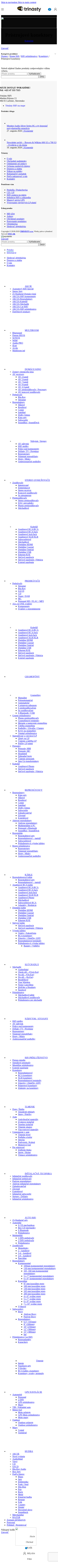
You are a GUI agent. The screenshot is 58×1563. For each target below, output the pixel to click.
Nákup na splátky (14, 171)
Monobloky (23, 1248)
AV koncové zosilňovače (29, 392)
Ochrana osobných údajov (18, 166)
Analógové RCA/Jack (28, 532)
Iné (25, 1334)
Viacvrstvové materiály (28, 1129)
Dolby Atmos (24, 415)
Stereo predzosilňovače (28, 500)
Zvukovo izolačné (26, 1122)
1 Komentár (28, 131)
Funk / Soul (23, 1484)
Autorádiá (16, 1222)
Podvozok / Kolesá (26, 1142)
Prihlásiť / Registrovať (17, 1525)
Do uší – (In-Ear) (25, 977)
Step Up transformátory (28, 761)
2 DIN (21, 1399)
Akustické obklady (26, 1112)
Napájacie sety (24, 1366)
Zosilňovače (17, 482)
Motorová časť (24, 1145)
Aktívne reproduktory (22, 820)
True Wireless (24, 982)
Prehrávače (17, 394)
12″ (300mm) (30, 1329)
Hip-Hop (22, 1487)
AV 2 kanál (23, 377)
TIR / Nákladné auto (21, 1407)
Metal (20, 1494)
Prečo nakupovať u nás (17, 176)
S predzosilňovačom (27, 708)
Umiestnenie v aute (20, 1132)
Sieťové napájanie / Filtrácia (30, 560)
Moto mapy (23, 1417)
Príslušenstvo (18, 992)
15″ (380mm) (30, 1332)
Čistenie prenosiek (26, 759)
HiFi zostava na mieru (16, 195)
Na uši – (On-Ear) (26, 974)
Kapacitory (23, 1342)
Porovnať (11, 1522)
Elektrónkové (24, 488)
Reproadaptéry (24, 1339)
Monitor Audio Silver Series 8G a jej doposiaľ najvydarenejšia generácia (27, 127)
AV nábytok (23, 444)
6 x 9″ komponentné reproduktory (39, 1278)
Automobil (17, 1394)
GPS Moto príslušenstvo (29, 1415)
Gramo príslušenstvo (21, 715)
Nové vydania (18, 1456)
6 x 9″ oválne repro (32, 1301)
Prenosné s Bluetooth (27, 828)
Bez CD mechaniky (27, 1228)
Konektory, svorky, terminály (31, 1373)
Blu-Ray (22, 397)
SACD (21, 591)
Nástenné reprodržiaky (28, 456)
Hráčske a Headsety (27, 987)
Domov (4, 56)
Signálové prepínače (21, 1062)
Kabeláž (34, 527)
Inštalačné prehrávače (22, 1178)
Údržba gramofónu (26, 725)
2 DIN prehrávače (26, 1240)
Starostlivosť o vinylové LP (24, 736)
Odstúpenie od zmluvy (17, 163)
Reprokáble (17, 833)
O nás (9, 158)
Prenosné (22, 1397)
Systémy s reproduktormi (29, 609)
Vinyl (14, 1461)
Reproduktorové (25, 1073)
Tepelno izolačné (25, 1124)
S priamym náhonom (27, 705)
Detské (21, 1507)
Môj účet (11, 214)
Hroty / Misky (24, 459)
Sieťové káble (18, 923)
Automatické (23, 703)
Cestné (21, 1430)
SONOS (16, 338)
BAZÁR (16, 1517)
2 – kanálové (23, 1250)
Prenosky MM (24, 748)
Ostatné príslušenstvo (27, 733)
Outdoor (16, 1420)
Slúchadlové (23, 508)
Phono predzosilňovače (28, 505)
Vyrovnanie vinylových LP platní (21, 202)
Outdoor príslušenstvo (28, 1425)
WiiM (14, 340)
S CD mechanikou (26, 1225)
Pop (20, 1489)
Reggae (21, 1499)
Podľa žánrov (18, 1474)
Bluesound (17, 333)
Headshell (22, 753)
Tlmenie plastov (25, 1127)
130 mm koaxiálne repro (34, 1289)
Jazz (20, 1479)
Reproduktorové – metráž (29, 838)
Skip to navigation (9, 2)
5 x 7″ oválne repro (32, 1299)
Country (21, 1504)
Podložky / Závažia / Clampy (31, 728)
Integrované (23, 485)
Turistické (22, 1432)
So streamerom (24, 495)
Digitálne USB (24, 552)
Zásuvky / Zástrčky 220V (29, 938)
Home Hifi (15, 56)
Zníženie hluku (24, 1150)
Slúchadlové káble (26, 995)
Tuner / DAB (24, 596)
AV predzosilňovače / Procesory (32, 389)
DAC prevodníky (26, 503)
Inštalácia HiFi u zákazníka (19, 197)
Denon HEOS (18, 335)
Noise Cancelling (25, 985)
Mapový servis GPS (16, 200)
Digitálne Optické (26, 549)
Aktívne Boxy (30, 1314)
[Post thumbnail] (12, 123)
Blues (20, 1477)
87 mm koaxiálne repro (34, 1283)
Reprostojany (24, 454)
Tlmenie (39, 1361)
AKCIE (15, 1454)
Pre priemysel (18, 1147)
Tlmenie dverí (24, 1134)
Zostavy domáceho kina (23, 372)
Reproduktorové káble (22, 877)
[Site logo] (29, 12)
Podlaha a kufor (25, 1137)
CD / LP (10, 192)
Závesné (21, 815)
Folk (20, 1502)
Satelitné (22, 412)
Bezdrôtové (23, 979)
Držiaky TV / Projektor (28, 451)
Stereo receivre (24, 490)
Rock (20, 1492)
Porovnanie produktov (17, 221)
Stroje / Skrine (24, 1152)
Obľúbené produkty (15, 219)
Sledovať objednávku (16, 226)
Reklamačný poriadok (16, 174)
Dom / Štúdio (18, 1109)
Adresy (10, 216)
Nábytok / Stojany (38, 441)
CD (19, 593)
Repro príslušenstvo (21, 846)
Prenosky (16, 746)
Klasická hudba (25, 1497)
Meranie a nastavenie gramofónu (32, 723)
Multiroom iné (18, 350)
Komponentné (24, 1263)
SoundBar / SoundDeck (28, 422)
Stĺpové (21, 405)
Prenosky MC (24, 751)
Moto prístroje (24, 1412)
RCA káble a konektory (28, 1371)
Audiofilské (23, 969)
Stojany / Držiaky (20, 1196)
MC (20, 598)
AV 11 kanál (23, 387)
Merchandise (18, 1515)
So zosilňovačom (25, 710)
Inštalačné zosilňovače (22, 1176)
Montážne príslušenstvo (22, 1065)
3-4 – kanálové (24, 1253)
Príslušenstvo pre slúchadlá (30, 1000)
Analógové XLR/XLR (28, 537)
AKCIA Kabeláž (19, 301)
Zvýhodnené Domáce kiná (24, 294)
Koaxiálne (22, 1281)
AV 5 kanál (23, 379)
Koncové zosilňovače (27, 493)
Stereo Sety (17, 291)
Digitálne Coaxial (26, 547)
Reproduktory (18, 402)
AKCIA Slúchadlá (20, 304)
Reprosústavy (18, 792)
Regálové (22, 407)
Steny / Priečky (25, 1114)
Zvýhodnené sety (20, 1220)
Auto (14, 1117)
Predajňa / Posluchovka (17, 190)
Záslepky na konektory (28, 1088)
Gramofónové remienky (28, 720)
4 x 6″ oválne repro (32, 1296)
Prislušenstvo (24, 1233)
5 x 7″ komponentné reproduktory (39, 1276)
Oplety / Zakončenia (27, 933)
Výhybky (22, 1368)
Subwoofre (23, 420)
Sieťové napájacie (26, 557)
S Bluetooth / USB (26, 713)
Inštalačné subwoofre (21, 1194)
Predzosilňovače (19, 498)
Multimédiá (17, 1235)
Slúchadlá (16, 967)
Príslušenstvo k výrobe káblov (31, 843)
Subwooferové (24, 539)
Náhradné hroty (25, 756)
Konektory (44, 56)
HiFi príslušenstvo (29, 56)
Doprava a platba (14, 169)
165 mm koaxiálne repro (34, 1291)
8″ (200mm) (29, 1324)
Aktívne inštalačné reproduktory (26, 1184)
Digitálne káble (19, 908)
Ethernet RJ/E (24, 554)
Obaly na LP (23, 738)
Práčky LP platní (25, 743)
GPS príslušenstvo (26, 1402)
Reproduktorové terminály (29, 941)
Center (21, 410)
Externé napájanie (26, 562)
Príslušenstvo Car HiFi (22, 1337)
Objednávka (12, 224)
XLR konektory (25, 1078)
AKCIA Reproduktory (22, 299)
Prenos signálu (18, 1060)
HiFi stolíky (23, 446)
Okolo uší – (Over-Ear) (28, 972)
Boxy (20, 1311)
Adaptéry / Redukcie (27, 905)
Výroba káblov (19, 930)
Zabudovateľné (25, 813)
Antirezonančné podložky (29, 461)
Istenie (21, 1363)
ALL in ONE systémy (22, 604)
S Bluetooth (23, 1230)
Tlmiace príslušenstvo (27, 1155)
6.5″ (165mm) (30, 1322)
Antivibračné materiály (28, 1119)
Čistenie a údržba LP (27, 741)
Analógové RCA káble (22, 885)
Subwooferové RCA (27, 902)
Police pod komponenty (28, 449)
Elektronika (23, 1482)
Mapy (20, 1405)
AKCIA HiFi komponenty (24, 296)
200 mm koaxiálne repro (34, 1294)
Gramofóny (35, 695)
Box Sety (16, 1471)
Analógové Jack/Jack (27, 534)
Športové (22, 990)
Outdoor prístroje (25, 1422)
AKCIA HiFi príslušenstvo (24, 309)
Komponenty (24, 606)
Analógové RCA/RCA (28, 529)
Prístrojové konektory (27, 1085)
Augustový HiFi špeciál (23, 289)
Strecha (21, 1140)
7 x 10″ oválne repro (33, 1304)
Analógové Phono (26, 766)
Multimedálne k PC (26, 825)
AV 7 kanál (23, 382)
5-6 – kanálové (24, 1256)
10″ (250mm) (30, 1327)
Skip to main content (27, 2)
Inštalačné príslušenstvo (22, 1199)
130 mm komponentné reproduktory (40, 1268)
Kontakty (11, 179)
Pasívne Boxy (30, 1316)
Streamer (22, 400)
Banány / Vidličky (32, 946)
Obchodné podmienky (17, 161)
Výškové (22, 1306)
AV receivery (18, 374)
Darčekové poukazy (21, 311)
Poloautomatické (25, 700)
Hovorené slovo (25, 1510)
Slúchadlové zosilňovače (29, 997)
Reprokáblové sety (26, 836)
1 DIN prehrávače (26, 1238)
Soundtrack (23, 1512)
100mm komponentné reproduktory (39, 1266)
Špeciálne (22, 1258)
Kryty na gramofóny (27, 731)
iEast (14, 345)
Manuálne (22, 698)
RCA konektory (25, 935)
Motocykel (17, 1410)
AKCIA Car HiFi (20, 306)
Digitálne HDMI (25, 544)
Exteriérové (23, 818)
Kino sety (22, 417)
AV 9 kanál (23, 384)
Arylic (15, 348)
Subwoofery (17, 1309)
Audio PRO (17, 343)
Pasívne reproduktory (21, 1181)
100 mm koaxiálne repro (34, 1286)
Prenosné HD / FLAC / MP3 (31, 601)
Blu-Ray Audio (19, 1469)
